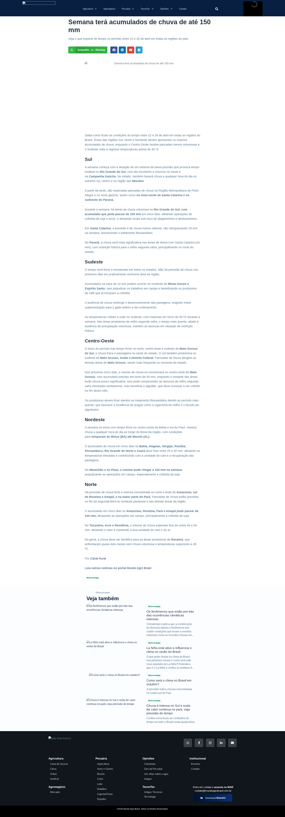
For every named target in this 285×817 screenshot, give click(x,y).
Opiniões (164, 9)
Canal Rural (98, 558)
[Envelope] (232, 743)
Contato (183, 9)
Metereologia (93, 578)
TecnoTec (145, 9)
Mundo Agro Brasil (139, 568)
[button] (216, 9)
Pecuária (126, 9)
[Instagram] (210, 743)
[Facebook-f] (199, 743)
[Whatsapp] (188, 743)
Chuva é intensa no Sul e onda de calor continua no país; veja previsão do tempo (168, 709)
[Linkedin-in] (221, 743)
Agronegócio (109, 9)
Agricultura (88, 9)
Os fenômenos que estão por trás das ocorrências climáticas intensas (170, 615)
